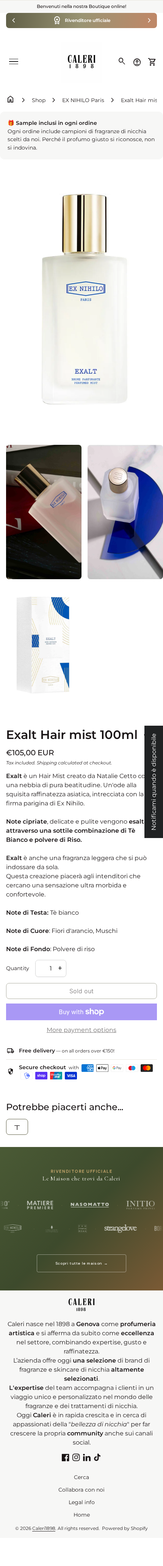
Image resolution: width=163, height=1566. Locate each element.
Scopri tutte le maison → (81, 1263)
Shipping (47, 763)
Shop (38, 100)
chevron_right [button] (149, 20)
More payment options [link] (81, 1029)
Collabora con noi (81, 1489)
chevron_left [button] (13, 20)
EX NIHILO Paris (83, 100)
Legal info (82, 1502)
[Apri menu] (13, 61)
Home (82, 1514)
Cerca (81, 1477)
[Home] (81, 61)
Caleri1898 (43, 1528)
